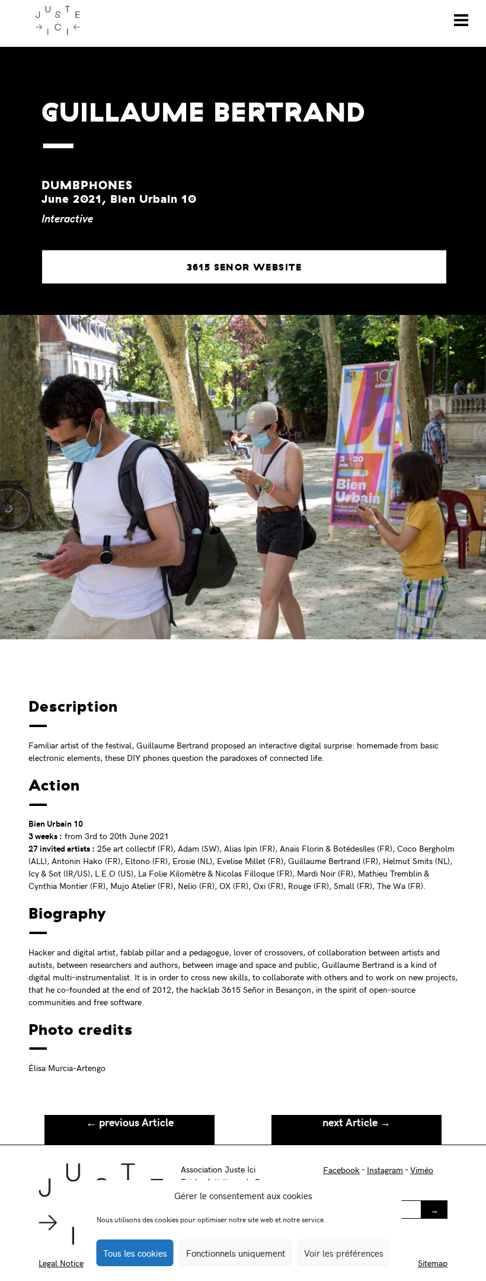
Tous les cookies (135, 1253)
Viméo (421, 1169)
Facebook (341, 1169)
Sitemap (432, 1263)
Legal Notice (61, 1263)
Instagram (385, 1169)
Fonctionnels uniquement (235, 1253)
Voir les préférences (343, 1253)
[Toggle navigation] (461, 20)
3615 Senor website (244, 267)
